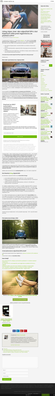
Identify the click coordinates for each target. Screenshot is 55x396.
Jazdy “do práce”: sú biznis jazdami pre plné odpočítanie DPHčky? (46, 21)
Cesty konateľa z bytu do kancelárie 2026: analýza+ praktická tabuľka (45, 18)
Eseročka (42, 78)
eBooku (22, 40)
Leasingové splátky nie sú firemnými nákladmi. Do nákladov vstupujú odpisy (18, 266)
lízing (11, 173)
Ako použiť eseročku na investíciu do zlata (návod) (46, 15)
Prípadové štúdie (44, 84)
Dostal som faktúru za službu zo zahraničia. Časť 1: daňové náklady (15, 352)
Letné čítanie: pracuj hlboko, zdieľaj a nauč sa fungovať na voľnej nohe (16, 351)
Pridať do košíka (6, 325)
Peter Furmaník (21, 335)
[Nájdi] (50, 65)
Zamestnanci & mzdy (45, 89)
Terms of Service (36, 393)
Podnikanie (43, 82)
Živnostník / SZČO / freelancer (46, 90)
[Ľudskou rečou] (7, 1)
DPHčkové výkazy (12, 349)
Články (4, 348)
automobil (5, 349)
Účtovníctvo (43, 87)
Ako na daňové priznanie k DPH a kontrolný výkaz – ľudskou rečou (16, 268)
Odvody (42, 81)
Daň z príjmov (43, 75)
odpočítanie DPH (18, 349)
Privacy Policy (30, 393)
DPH (6, 348)
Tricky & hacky (43, 86)
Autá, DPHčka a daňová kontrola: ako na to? (45, 12)
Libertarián (43, 79)
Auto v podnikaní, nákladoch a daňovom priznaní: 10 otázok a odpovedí (17, 267)
